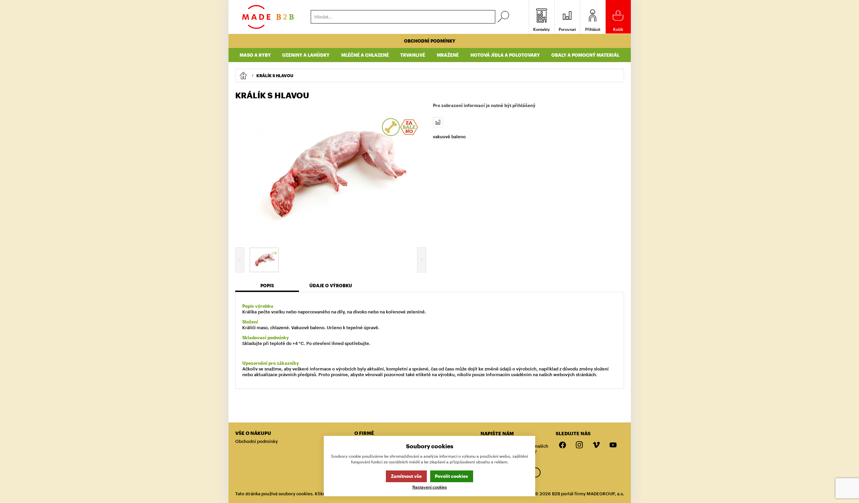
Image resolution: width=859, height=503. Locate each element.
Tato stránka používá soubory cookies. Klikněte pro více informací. (304, 493)
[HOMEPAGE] (243, 75)
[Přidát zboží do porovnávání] (438, 122)
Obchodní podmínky (429, 41)
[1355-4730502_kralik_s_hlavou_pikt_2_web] (330, 172)
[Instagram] (579, 445)
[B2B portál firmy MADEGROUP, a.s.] (268, 17)
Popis (267, 285)
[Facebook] (563, 445)
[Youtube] (613, 445)
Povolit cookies (451, 476)
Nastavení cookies (429, 487)
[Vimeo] (596, 445)
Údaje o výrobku (330, 285)
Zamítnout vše (406, 476)
